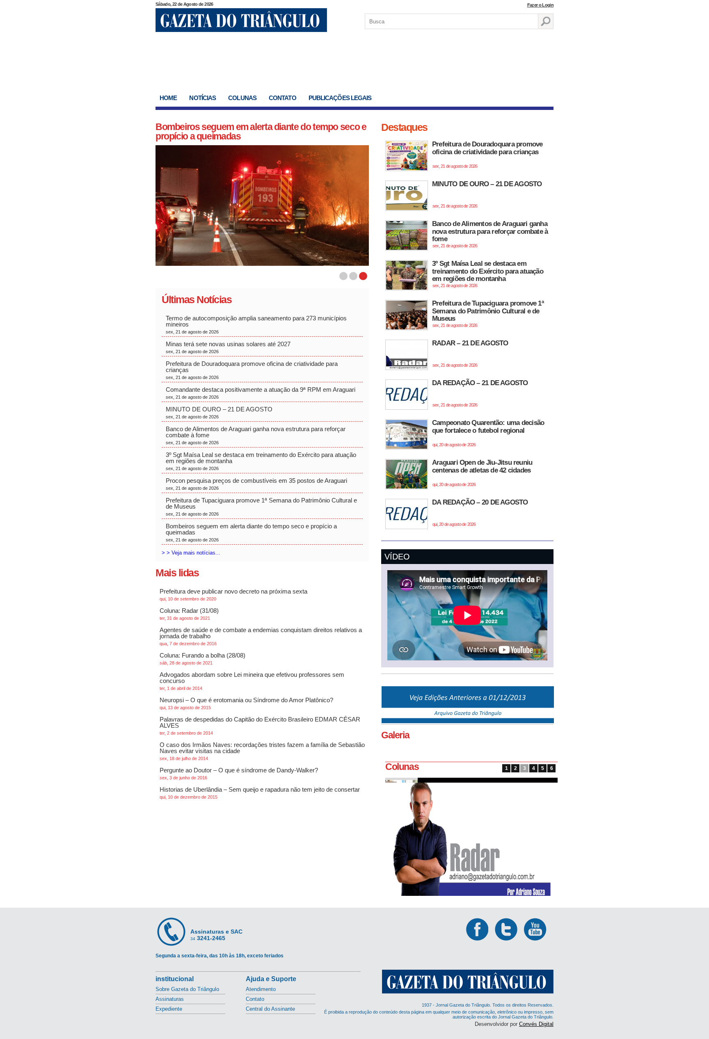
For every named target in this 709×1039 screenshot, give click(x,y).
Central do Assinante (270, 1009)
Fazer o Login (540, 4)
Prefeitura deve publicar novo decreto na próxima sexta (233, 594)
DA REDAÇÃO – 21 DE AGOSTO (480, 393)
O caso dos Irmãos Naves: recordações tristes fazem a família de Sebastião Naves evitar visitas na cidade (262, 751)
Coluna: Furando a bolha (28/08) (202, 658)
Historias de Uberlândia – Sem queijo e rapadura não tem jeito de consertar (260, 792)
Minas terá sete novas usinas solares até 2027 (229, 347)
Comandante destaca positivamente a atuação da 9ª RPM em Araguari (260, 393)
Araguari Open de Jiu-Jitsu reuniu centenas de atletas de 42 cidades (482, 473)
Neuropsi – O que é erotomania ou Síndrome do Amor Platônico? (246, 703)
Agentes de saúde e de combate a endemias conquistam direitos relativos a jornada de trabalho (261, 636)
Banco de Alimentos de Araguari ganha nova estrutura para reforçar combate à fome (255, 435)
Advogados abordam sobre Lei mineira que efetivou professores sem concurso (252, 681)
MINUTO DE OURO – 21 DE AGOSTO (219, 412)
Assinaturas (170, 999)
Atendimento (261, 989)
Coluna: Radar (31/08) (189, 614)
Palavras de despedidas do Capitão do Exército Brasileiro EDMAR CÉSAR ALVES (260, 725)
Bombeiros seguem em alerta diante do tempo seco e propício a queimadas (261, 131)
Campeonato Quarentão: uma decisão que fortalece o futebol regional (488, 433)
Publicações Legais (340, 97)
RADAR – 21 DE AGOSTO (470, 353)
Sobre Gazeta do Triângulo (187, 989)
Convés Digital (536, 1024)
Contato (282, 97)
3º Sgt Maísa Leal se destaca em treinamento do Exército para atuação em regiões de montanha (261, 461)
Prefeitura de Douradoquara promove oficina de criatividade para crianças (252, 370)
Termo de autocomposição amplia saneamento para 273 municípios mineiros (256, 324)
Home (168, 97)
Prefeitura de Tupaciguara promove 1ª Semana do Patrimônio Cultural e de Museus (261, 506)
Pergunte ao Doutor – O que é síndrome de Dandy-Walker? (239, 773)
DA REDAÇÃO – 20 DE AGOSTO (480, 512)
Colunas (242, 97)
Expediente (169, 1009)
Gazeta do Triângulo (241, 20)
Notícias (202, 97)
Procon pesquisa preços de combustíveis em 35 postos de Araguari (256, 484)
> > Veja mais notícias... (191, 553)
